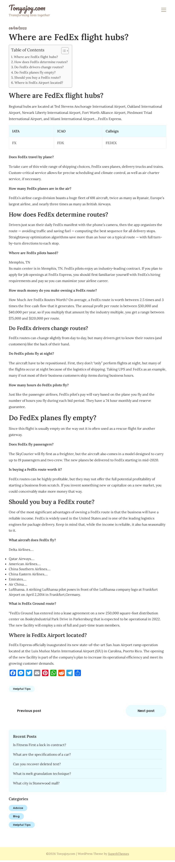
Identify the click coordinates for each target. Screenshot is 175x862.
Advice (18, 808)
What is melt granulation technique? (42, 773)
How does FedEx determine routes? (41, 62)
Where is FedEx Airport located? (39, 83)
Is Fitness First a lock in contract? (39, 745)
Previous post (29, 710)
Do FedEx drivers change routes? (39, 67)
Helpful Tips (22, 689)
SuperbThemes (118, 854)
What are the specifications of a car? (42, 754)
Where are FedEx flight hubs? (36, 57)
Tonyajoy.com (27, 7)
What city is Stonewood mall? (36, 783)
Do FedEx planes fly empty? (34, 72)
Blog (16, 816)
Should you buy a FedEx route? (37, 77)
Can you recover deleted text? (37, 764)
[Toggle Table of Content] (63, 50)
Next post (146, 710)
